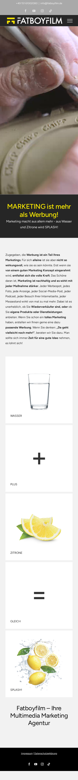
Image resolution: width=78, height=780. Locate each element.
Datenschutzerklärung (45, 753)
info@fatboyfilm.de (51, 3)
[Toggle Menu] (70, 20)
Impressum (27, 753)
